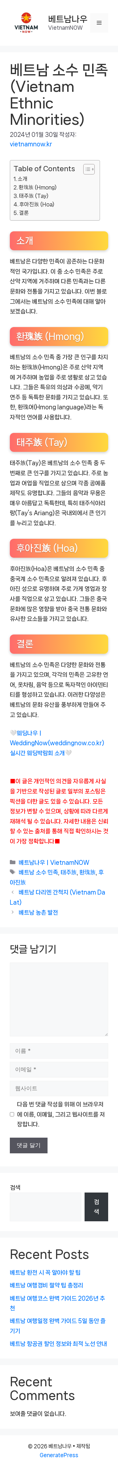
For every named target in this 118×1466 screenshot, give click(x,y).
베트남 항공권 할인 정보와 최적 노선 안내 (58, 1344)
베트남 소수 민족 (38, 872)
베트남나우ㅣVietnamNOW (54, 862)
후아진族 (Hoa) (36, 204)
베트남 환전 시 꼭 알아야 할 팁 (45, 1273)
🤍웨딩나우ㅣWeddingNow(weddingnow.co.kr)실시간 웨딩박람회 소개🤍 (57, 743)
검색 (15, 1188)
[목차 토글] (85, 169)
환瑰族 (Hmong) (38, 187)
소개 (23, 179)
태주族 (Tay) (34, 196)
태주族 (69, 872)
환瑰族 (87, 872)
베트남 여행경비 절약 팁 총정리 (46, 1285)
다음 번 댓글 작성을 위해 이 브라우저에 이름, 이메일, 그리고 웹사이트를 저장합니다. (61, 1114)
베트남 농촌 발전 (38, 912)
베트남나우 (68, 19)
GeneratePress (59, 1455)
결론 (24, 213)
